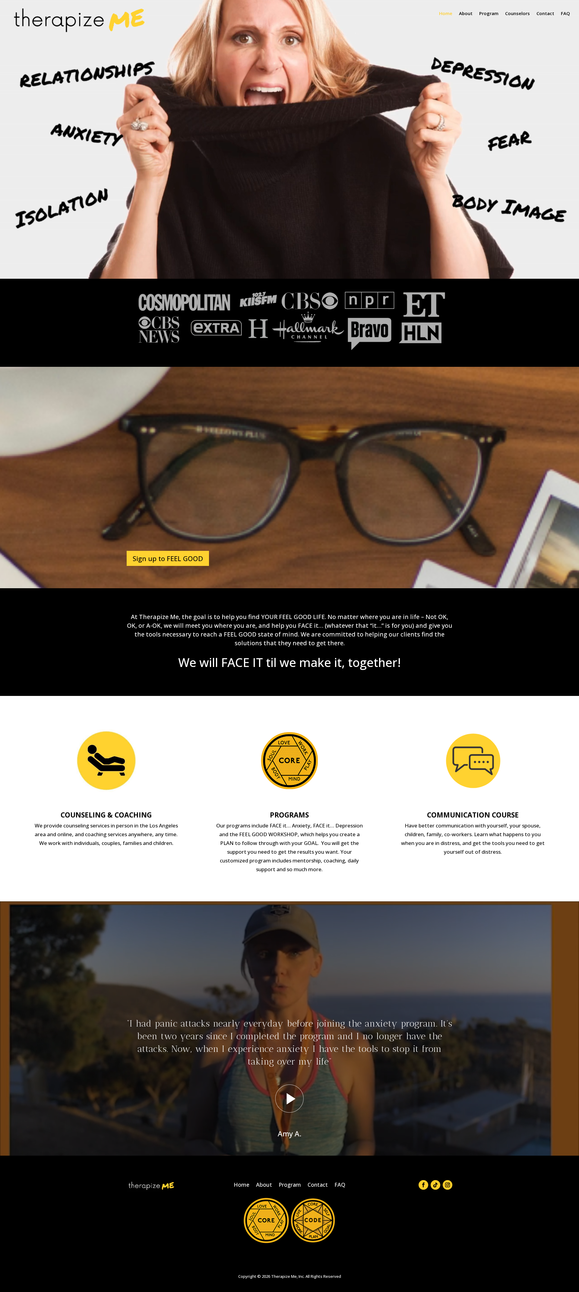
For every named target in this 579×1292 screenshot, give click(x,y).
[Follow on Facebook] (423, 1185)
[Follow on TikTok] (435, 1185)
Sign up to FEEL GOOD (168, 558)
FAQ (565, 13)
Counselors (517, 13)
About (466, 13)
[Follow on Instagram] (447, 1185)
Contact (545, 13)
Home (445, 13)
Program (488, 13)
